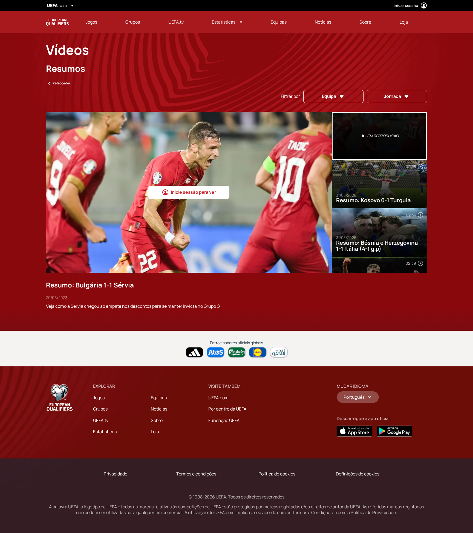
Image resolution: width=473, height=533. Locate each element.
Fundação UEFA (224, 420)
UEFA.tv (100, 420)
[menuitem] (98, 22)
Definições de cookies (357, 474)
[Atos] (215, 352)
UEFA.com (218, 398)
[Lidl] (258, 352)
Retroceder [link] (61, 83)
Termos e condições (196, 474)
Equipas (159, 398)
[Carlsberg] (237, 352)
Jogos (99, 398)
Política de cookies (276, 474)
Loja (155, 432)
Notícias (159, 409)
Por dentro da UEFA (227, 409)
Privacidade (115, 474)
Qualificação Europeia (57, 22)
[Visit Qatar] (279, 352)
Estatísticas (105, 432)
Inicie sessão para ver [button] (193, 192)
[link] (91, 22)
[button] (227, 22)
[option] (379, 136)
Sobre (157, 420)
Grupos (100, 409)
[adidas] (194, 352)
